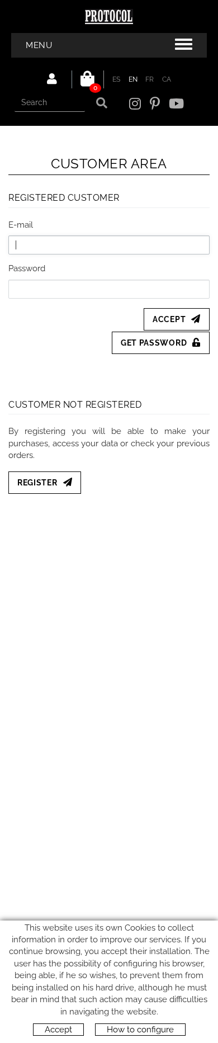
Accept (169, 319)
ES (116, 79)
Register (37, 482)
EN (133, 79)
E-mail (20, 225)
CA (167, 79)
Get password (154, 342)
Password (26, 268)
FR (149, 79)
